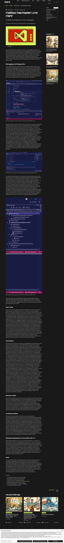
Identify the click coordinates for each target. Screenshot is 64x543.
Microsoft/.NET (16, 5)
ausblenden (56, 7)
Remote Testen (49, 14)
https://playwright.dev (20, 480)
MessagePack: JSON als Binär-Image (52, 83)
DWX (18, 0)
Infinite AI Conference (25, 0)
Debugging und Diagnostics (51, 9)
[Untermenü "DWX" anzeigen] (19, 0)
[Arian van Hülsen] (42, 522)
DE (58, 2)
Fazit (47, 20)
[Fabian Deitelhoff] (6, 9)
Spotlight (43, 0)
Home (7, 5)
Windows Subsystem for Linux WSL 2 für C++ (51, 18)
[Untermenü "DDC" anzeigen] (34, 0)
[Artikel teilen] (57, 491)
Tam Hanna (9, 522)
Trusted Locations (49, 15)
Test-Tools (48, 11)
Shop (49, 3)
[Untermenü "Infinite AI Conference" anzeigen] (29, 0)
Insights (38, 0)
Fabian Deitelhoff (10, 9)
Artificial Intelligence (28, 512)
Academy (49, 0)
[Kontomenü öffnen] (56, 2)
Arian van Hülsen (46, 522)
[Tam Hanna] (6, 522)
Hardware (44, 512)
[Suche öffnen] (54, 2)
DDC (33, 0)
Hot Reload (48, 12)
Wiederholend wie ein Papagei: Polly (52, 67)
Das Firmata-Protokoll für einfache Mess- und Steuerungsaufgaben (51, 50)
